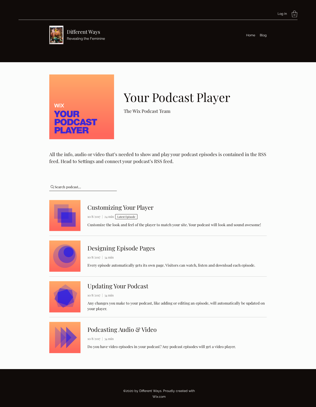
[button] (294, 14)
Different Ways (83, 31)
